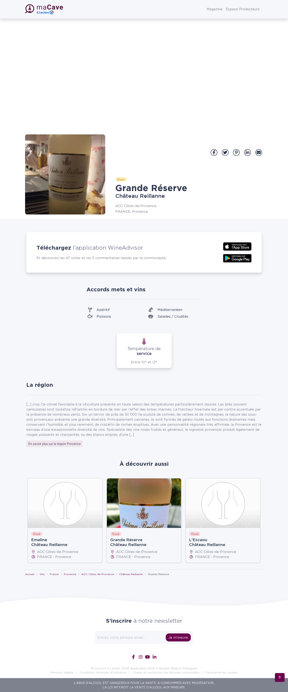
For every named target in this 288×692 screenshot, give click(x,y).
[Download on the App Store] (237, 246)
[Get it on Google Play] (237, 258)
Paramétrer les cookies (222, 672)
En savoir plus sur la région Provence (54, 443)
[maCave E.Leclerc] (44, 9)
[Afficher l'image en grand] (65, 174)
